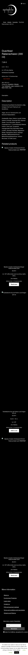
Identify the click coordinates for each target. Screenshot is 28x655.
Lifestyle (9, 22)
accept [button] (16, 652)
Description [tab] (5, 95)
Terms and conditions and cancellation (14, 610)
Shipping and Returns (10, 613)
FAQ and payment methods (11, 607)
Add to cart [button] (14, 430)
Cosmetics (15, 22)
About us (6, 595)
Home (4, 22)
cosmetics (17, 86)
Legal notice (7, 601)
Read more (14, 284)
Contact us (7, 604)
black (6, 87)
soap (12, 86)
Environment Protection (10, 598)
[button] (24, 3)
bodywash (7, 86)
